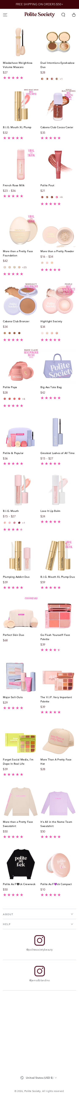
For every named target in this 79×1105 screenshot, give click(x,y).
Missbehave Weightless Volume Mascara (17, 65)
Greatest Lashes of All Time (57, 453)
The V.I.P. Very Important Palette (56, 699)
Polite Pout (47, 185)
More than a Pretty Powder (57, 251)
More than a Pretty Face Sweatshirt (18, 824)
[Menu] (5, 14)
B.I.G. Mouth (11, 511)
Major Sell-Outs (13, 697)
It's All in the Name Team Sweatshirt (56, 824)
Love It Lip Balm (50, 511)
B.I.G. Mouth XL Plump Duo (57, 577)
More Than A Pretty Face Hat (56, 761)
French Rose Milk (14, 185)
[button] (63, 14)
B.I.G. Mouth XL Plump (17, 127)
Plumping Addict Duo (16, 577)
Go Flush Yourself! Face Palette (55, 637)
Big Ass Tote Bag (51, 387)
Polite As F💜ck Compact (56, 884)
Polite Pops (10, 387)
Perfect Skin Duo (13, 635)
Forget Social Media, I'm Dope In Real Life (18, 761)
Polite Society (32, 1091)
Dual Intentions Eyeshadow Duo (57, 65)
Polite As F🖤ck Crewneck (19, 884)
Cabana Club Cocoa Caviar (56, 127)
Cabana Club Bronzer (16, 321)
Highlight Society (51, 321)
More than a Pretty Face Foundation (18, 253)
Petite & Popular (13, 453)
